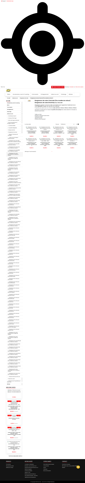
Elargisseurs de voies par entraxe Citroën (13, 241)
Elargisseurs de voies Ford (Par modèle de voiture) (14, 176)
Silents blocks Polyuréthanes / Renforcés (13, 381)
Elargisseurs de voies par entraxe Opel (13, 289)
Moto (8, 105)
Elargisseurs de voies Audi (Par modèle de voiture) (14, 147)
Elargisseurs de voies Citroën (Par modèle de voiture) (14, 162)
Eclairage (9, 111)
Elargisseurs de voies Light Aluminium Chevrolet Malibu (31, 132)
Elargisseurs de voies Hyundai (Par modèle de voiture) (14, 182)
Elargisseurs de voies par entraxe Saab (13, 304)
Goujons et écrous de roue (14, 376)
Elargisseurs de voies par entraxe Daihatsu (13, 247)
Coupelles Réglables (12, 127)
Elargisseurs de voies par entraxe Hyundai (13, 260)
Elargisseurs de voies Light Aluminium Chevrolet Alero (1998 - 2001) (45, 144)
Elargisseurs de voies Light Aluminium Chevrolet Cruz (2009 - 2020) (59, 144)
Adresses (45, 469)
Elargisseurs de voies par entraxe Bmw (13, 232)
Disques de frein (11, 130)
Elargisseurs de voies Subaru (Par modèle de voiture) (14, 357)
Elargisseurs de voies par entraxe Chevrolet (13, 235)
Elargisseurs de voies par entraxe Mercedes (13, 276)
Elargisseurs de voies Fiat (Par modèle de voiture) (13, 173)
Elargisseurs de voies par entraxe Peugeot (13, 292)
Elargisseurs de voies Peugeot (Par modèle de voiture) (13, 333)
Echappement (10, 109)
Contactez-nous (10, 1)
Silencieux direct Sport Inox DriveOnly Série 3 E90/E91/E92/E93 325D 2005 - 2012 (14, 448)
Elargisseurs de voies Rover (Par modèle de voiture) (14, 344)
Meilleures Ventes (10, 387)
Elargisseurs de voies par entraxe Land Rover (13, 270)
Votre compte (47, 461)
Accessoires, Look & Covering (13, 102)
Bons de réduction (47, 470)
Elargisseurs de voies (12, 132)
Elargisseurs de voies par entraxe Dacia (13, 244)
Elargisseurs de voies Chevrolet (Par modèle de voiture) (13, 154)
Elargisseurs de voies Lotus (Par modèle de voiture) (14, 201)
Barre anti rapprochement (13, 120)
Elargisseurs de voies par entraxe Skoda (13, 311)
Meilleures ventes (9, 467)
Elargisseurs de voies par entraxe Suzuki (13, 320)
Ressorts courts (11, 378)
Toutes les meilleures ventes (16, 456)
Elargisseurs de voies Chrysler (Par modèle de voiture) (13, 158)
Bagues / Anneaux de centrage (13, 135)
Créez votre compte (79, 86)
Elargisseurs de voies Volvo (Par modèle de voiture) (14, 374)
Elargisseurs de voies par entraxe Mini (13, 279)
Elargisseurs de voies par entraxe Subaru (13, 317)
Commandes (46, 465)
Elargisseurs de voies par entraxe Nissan (13, 285)
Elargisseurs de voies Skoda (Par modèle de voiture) (14, 354)
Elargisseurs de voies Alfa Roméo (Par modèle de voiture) (14, 141)
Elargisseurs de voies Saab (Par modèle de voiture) (14, 347)
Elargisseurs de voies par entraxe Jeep (13, 263)
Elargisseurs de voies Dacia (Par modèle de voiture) (14, 165)
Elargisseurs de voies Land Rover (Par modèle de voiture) (14, 195)
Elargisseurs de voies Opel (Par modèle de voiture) (14, 225)
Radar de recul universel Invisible (14, 419)
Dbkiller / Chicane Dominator (14, 391)
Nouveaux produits (10, 465)
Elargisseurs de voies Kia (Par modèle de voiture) (14, 188)
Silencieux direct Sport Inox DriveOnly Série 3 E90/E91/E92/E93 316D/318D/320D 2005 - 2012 (14, 408)
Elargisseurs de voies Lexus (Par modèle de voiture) (14, 198)
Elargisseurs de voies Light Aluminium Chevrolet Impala (45, 132)
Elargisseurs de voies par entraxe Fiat (13, 251)
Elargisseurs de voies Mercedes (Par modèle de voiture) (13, 211)
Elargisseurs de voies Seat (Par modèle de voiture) (14, 351)
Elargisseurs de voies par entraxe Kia (13, 266)
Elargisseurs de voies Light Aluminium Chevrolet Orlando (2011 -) (31, 144)
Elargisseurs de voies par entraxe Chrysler (13, 238)
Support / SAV (27, 472)
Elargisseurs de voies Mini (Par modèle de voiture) (13, 215)
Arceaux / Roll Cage (12, 118)
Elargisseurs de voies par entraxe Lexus (13, 273)
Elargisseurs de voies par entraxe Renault (13, 298)
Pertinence (68, 124)
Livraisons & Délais (28, 470)
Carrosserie (9, 107)
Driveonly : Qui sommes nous (30, 465)
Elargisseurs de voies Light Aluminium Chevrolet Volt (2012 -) (72, 143)
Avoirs (44, 467)
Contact (64, 461)
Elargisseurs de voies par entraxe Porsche (13, 295)
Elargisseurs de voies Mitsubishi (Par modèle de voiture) (13, 218)
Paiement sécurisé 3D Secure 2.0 (31, 467)
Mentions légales (28, 469)
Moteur (8, 384)
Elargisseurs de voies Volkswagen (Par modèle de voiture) (13, 370)
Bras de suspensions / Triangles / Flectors (12, 123)
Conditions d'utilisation (29, 464)
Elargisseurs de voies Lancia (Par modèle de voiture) (14, 192)
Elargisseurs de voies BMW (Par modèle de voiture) (14, 151)
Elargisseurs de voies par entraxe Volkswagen (13, 326)
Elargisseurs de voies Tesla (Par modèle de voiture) (14, 363)
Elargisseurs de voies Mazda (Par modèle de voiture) (14, 207)
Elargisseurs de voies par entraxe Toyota (13, 323)
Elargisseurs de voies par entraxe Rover (13, 301)
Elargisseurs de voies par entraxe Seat (13, 308)
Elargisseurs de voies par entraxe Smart (13, 314)
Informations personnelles (48, 464)
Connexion (71, 86)
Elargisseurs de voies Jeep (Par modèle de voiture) (14, 185)
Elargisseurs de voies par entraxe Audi (13, 228)
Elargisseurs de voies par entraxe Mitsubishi (13, 282)
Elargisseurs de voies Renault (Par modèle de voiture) (14, 341)
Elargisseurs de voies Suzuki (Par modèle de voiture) (14, 360)
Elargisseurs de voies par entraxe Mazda (13, 204)
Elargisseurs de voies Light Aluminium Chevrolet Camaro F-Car (58, 132)
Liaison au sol (10, 113)
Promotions (8, 464)
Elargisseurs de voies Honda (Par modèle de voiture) (14, 179)
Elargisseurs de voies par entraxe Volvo (13, 330)
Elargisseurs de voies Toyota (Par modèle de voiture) (14, 366)
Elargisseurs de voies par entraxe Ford (13, 254)
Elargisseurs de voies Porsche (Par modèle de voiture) (13, 337)
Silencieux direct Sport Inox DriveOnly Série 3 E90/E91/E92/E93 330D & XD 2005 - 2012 (14, 434)
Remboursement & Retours (30, 474)
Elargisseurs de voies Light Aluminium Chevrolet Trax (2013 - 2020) (72, 132)
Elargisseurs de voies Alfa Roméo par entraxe (13, 144)
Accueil (8, 101)
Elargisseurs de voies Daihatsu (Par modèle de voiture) (13, 169)
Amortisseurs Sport (12, 116)
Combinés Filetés (11, 125)
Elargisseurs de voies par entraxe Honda (13, 257)
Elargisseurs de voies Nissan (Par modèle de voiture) (14, 222)
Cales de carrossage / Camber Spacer (13, 138)
